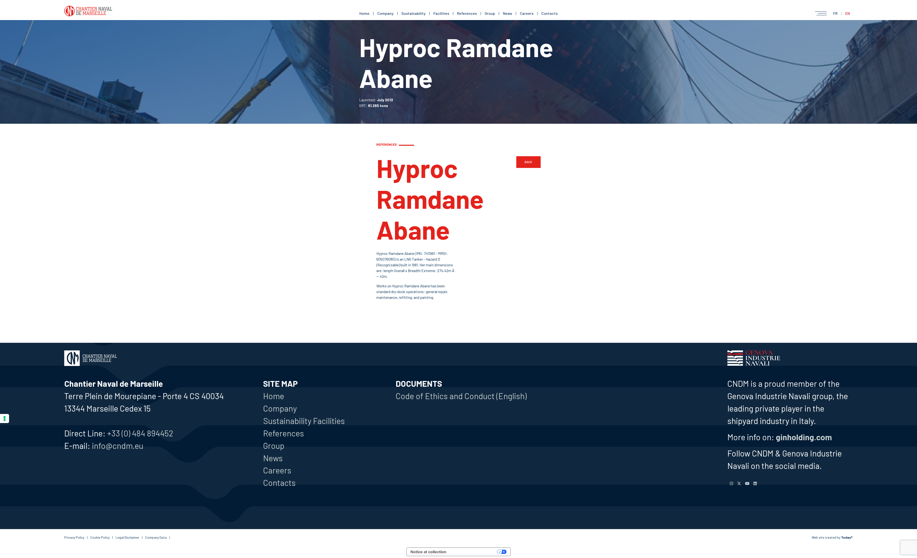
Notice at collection (428, 551)
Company (385, 13)
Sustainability (413, 13)
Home (364, 13)
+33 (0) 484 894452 (140, 433)
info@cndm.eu (117, 445)
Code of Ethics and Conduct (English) (461, 396)
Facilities (441, 13)
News (507, 13)
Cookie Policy (100, 537)
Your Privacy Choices (474, 551)
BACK (528, 162)
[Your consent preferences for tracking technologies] (4, 418)
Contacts (549, 13)
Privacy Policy (74, 537)
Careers (526, 13)
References (467, 13)
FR (835, 13)
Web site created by (832, 537)
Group (490, 13)
